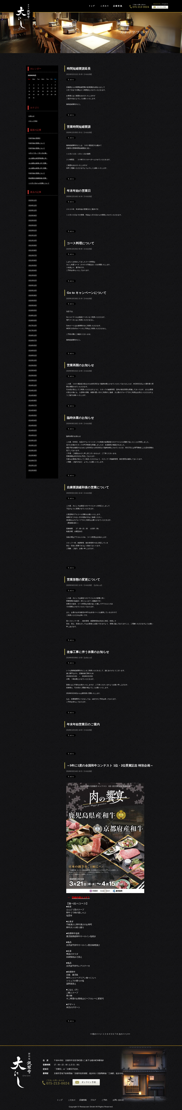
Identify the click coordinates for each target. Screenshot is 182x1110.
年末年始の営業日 (79, 190)
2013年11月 (32, 445)
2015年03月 (32, 375)
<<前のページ (96, 1034)
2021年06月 (32, 260)
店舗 (117, 6)
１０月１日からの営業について (38, 183)
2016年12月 (32, 335)
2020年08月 (32, 295)
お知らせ (98, 585)
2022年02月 (32, 225)
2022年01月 (32, 230)
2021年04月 (32, 270)
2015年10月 (32, 360)
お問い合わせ (118, 1100)
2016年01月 (32, 355)
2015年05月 (32, 365)
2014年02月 (32, 430)
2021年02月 (32, 275)
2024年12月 (32, 205)
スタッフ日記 (32, 121)
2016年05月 (32, 345)
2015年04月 (32, 370)
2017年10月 (32, 330)
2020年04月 (32, 305)
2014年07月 (32, 405)
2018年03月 (32, 320)
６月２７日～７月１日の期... (37, 153)
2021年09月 (32, 245)
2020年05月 (32, 300)
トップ (91, 6)
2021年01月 (32, 280)
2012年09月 (32, 470)
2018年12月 (32, 315)
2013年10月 (32, 450)
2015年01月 (32, 380)
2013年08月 (32, 455)
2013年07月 (32, 460)
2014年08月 (32, 400)
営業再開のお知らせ (80, 365)
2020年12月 (32, 285)
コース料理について (80, 243)
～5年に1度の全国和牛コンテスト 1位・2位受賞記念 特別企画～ (110, 765)
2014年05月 (32, 415)
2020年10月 (32, 290)
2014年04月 (32, 420)
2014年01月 (32, 435)
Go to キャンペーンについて (86, 292)
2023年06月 (32, 215)
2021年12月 (32, 235)
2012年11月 (32, 465)
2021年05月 (32, 265)
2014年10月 (32, 390)
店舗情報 (83, 1100)
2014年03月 (32, 425)
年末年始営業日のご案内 (83, 724)
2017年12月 (32, 325)
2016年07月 (32, 340)
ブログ (93, 1100)
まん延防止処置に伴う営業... (37, 168)
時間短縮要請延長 (79, 68)
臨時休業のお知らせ (80, 417)
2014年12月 (32, 385)
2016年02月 (32, 350)
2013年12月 (32, 440)
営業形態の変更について (83, 579)
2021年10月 (32, 240)
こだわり (104, 6)
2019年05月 (32, 310)
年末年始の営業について (36, 143)
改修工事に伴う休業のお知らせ (88, 652)
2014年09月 (32, 395)
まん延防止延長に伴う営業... (37, 163)
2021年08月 (32, 250)
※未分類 (88, 74)
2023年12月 (32, 210)
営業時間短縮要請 (79, 126)
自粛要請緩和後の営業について (88, 487)
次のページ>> (124, 1034)
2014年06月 (32, 410)
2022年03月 (32, 220)
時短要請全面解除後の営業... (37, 178)
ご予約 (104, 1100)
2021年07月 (32, 255)
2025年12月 (32, 200)
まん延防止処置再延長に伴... (37, 158)
